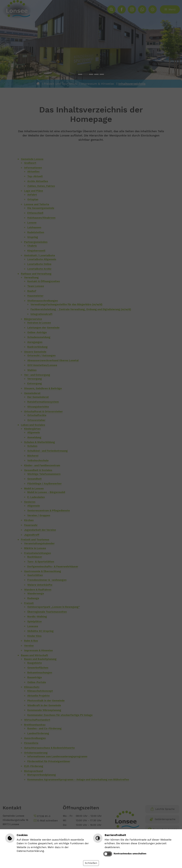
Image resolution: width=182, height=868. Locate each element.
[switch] (108, 854)
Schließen (91, 863)
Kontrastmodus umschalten (130, 853)
